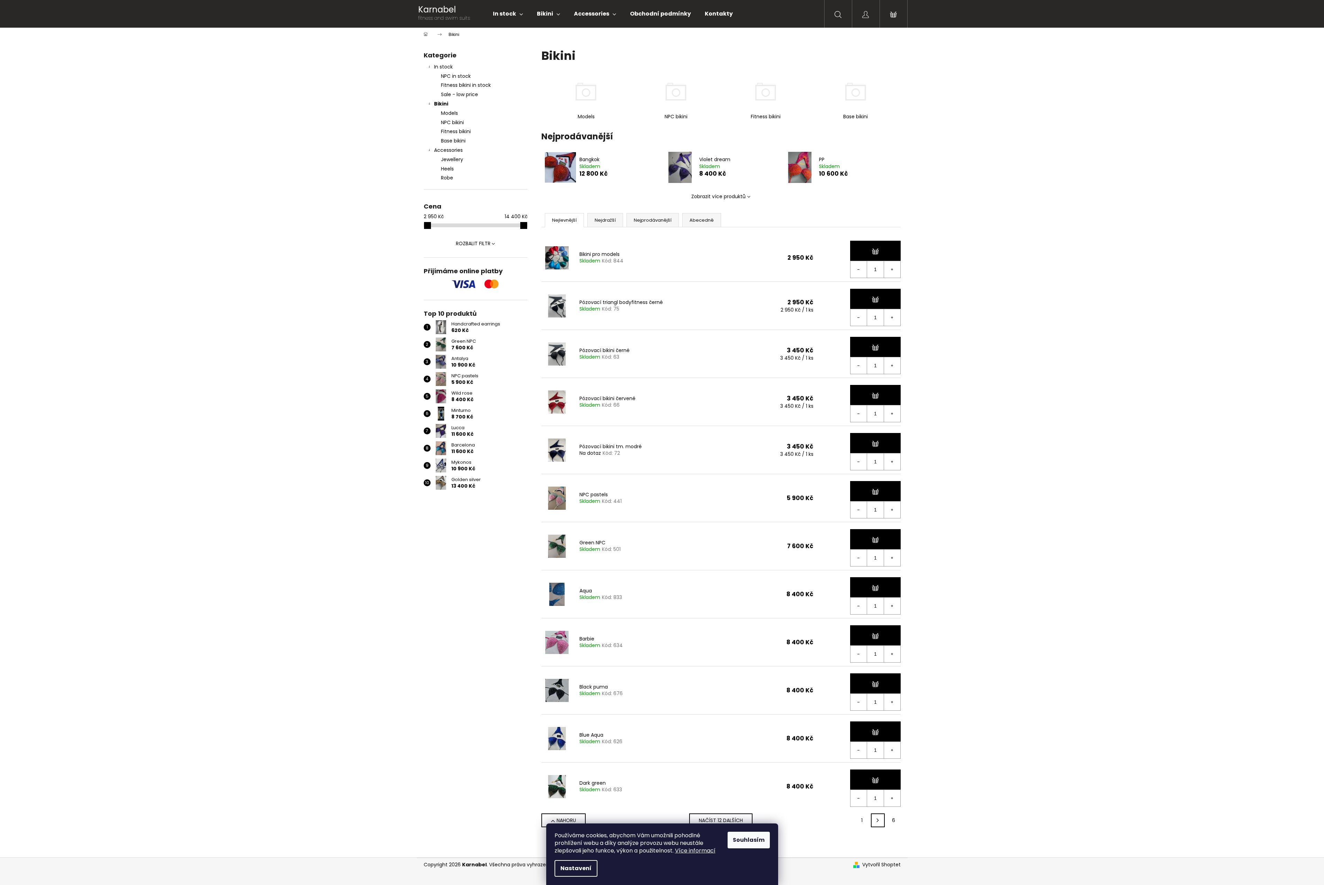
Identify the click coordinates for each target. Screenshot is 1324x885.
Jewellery (452, 159)
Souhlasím (749, 840)
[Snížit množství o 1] (858, 269)
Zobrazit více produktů (718, 196)
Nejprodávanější (653, 220)
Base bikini (453, 140)
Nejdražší (605, 220)
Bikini (441, 103)
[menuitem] (508, 14)
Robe (447, 177)
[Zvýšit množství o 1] (892, 269)
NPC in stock (456, 76)
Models (449, 113)
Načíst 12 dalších (721, 820)
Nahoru (566, 820)
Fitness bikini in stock (466, 85)
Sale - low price (459, 94)
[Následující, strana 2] (878, 820)
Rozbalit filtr (473, 243)
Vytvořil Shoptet (881, 864)
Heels (447, 168)
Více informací (695, 851)
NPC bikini (452, 122)
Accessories (448, 150)
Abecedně (702, 220)
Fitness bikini (456, 131)
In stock (443, 66)
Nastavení (576, 868)
